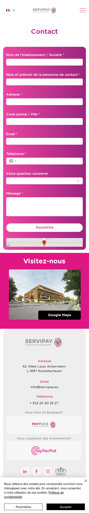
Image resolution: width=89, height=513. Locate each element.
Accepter (66, 507)
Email (11, 134)
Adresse (14, 94)
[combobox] (44, 180)
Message (14, 193)
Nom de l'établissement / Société (35, 55)
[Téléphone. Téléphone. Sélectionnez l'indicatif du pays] (13, 160)
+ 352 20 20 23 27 (44, 403)
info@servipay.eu (44, 387)
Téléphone (16, 154)
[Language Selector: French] (10, 10)
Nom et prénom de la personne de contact (43, 74)
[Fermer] (83, 483)
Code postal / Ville (23, 114)
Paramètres (23, 507)
